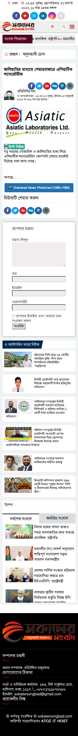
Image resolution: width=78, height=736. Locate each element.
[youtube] (52, 16)
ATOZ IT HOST (54, 721)
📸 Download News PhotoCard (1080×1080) (39, 188)
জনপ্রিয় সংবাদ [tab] (57, 518)
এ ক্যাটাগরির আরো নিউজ (22, 344)
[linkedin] (43, 16)
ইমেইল (17, 287)
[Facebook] (31, 86)
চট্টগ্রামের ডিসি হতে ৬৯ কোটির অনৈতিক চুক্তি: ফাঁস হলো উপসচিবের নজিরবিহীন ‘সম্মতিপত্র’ (51, 360)
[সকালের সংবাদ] (39, 631)
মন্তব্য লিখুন (20, 240)
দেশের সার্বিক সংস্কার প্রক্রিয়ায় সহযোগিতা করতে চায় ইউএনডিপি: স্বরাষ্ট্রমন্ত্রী (54, 576)
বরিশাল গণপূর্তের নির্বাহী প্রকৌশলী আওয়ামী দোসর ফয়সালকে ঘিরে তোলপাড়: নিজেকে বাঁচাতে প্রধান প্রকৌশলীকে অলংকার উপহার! (35, 437)
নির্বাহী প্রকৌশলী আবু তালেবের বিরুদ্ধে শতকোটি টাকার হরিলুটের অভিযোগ (52, 383)
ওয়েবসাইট (19, 302)
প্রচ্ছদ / (14, 54)
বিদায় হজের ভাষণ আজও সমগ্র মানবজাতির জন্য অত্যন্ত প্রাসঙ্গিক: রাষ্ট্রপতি (54, 532)
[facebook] (16, 16)
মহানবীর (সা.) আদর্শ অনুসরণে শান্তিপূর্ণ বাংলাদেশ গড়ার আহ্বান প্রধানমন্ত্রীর (54, 554)
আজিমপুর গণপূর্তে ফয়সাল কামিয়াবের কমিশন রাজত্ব (49, 460)
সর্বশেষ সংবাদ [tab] (21, 519)
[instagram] (34, 16)
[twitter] (25, 16)
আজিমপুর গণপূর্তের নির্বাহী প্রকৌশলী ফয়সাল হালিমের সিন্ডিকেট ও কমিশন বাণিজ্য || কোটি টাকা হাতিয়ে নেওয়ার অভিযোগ (36, 409)
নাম (14, 273)
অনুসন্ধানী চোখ (34, 54)
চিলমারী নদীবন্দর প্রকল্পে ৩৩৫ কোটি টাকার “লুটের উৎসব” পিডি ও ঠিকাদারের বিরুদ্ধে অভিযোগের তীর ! (52, 486)
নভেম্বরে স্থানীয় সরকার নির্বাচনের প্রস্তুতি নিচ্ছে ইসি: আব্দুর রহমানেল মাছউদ (52, 597)
